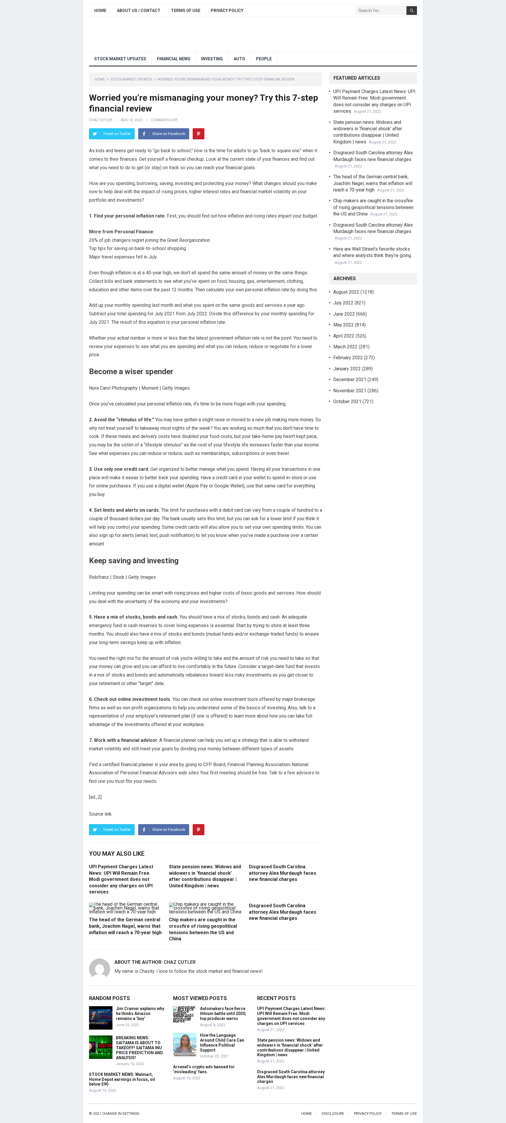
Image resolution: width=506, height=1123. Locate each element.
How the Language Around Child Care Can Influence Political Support (222, 1042)
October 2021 (347, 401)
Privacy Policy (227, 10)
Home (100, 10)
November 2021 (349, 390)
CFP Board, (214, 764)
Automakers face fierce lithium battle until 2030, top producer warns (223, 1013)
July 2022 (343, 303)
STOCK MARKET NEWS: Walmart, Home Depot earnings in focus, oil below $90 (122, 1079)
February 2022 (348, 357)
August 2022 (346, 292)
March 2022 (345, 347)
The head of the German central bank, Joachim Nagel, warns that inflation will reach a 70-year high (125, 926)
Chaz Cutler (100, 120)
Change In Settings (120, 1113)
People (264, 59)
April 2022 (343, 336)
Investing (212, 59)
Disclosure (333, 1113)
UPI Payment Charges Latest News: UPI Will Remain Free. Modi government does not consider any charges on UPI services (121, 879)
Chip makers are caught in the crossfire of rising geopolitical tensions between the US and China (373, 207)
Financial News (173, 59)
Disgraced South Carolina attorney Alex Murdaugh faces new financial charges (282, 873)
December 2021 (349, 379)
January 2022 (347, 369)
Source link (100, 814)
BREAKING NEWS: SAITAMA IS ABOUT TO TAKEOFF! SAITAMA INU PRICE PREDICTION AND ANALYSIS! (139, 1047)
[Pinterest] (198, 133)
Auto (239, 59)
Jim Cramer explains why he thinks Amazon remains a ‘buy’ (140, 1013)
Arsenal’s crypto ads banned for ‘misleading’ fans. (204, 1069)
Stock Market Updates (120, 59)
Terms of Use (185, 10)
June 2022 (344, 314)
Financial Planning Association (258, 764)
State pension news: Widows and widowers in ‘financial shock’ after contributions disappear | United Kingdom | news (290, 1047)
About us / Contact (138, 10)
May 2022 (343, 325)
